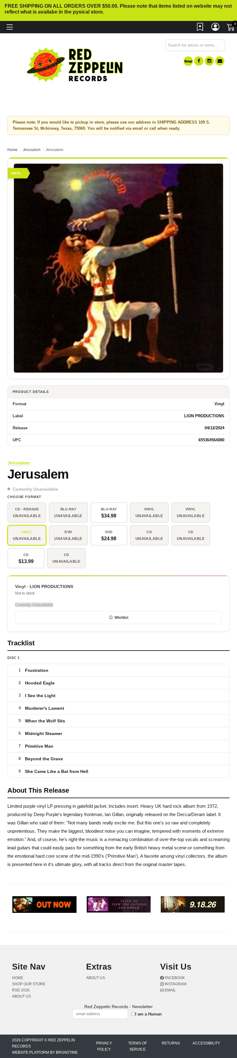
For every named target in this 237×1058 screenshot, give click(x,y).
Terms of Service (137, 1046)
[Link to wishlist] (200, 28)
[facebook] (198, 61)
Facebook (174, 978)
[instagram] (209, 61)
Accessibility (206, 1043)
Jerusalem (31, 150)
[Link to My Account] (215, 28)
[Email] (219, 61)
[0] (231, 29)
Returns (171, 1043)
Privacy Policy (104, 1046)
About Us (21, 996)
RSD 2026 (21, 990)
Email (170, 990)
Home (12, 150)
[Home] (75, 64)
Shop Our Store (28, 984)
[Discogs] (188, 61)
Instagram (175, 984)
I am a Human (148, 1014)
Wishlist (121, 617)
